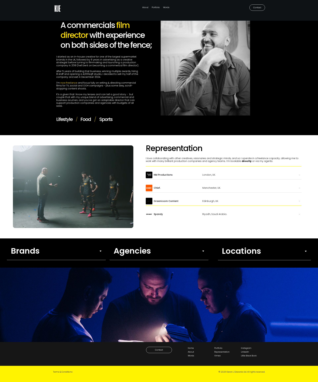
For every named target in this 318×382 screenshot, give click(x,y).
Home (191, 348)
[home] (57, 7)
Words (166, 7)
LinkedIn (245, 352)
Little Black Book (249, 355)
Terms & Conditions (63, 372)
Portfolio (156, 7)
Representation (222, 352)
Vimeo (217, 355)
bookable (236, 161)
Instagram (246, 348)
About (145, 7)
